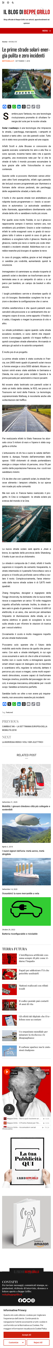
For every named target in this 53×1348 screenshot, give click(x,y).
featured (9, 712)
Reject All (38, 1342)
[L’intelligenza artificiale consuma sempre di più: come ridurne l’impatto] (9, 958)
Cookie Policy (41, 1329)
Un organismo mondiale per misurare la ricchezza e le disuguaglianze (33, 1034)
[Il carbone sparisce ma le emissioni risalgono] (9, 1050)
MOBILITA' (13, 42)
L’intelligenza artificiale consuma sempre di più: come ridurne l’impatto (34, 958)
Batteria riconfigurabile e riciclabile (20, 934)
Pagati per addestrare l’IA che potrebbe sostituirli (34, 972)
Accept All (26, 1335)
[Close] (51, 1307)
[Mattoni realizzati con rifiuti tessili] (9, 989)
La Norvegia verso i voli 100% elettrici (22, 742)
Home (4, 42)
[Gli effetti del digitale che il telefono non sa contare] (9, 1020)
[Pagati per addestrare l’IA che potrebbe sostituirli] (9, 974)
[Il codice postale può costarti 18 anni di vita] (9, 1004)
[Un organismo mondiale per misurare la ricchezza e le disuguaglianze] (9, 1035)
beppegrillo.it (8, 61)
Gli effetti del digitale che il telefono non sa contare (34, 1018)
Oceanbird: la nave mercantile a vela (20, 893)
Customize (13, 1342)
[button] (4, 2)
